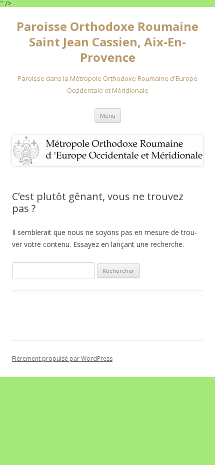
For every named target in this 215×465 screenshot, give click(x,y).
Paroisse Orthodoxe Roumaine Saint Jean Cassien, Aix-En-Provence (107, 42)
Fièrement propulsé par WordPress (62, 358)
